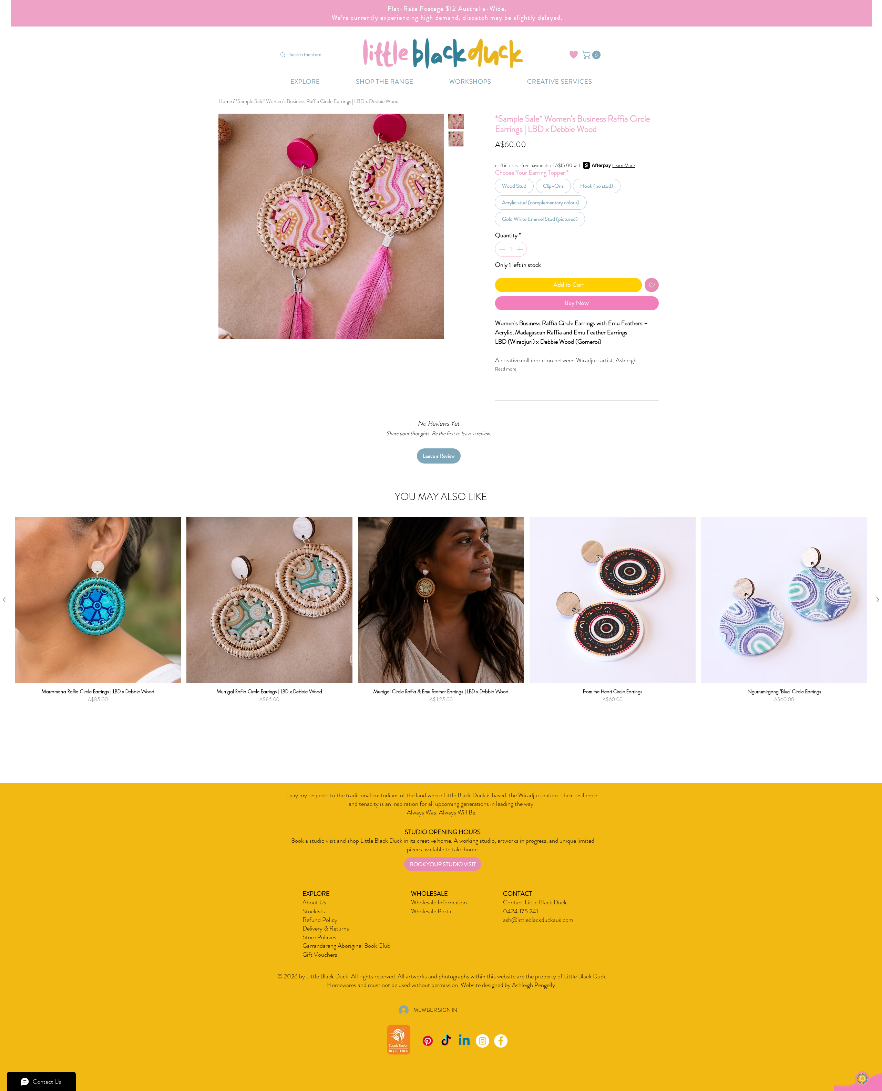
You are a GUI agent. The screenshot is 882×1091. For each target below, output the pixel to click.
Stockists (313, 911)
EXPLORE (316, 893)
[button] (592, 55)
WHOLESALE (429, 893)
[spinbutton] (511, 249)
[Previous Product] (4, 599)
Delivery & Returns (325, 928)
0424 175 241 (520, 911)
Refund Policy (319, 919)
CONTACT (517, 893)
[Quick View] (98, 600)
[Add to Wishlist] (652, 285)
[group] (441, 628)
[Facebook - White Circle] (500, 1041)
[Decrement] (501, 249)
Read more (505, 368)
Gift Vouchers (319, 954)
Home (225, 101)
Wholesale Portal (432, 911)
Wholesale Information (439, 902)
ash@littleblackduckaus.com (538, 919)
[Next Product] (878, 599)
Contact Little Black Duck (535, 902)
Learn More (623, 165)
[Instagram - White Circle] (482, 1041)
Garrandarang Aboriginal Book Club (346, 945)
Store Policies (319, 937)
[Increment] (520, 249)
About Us (314, 902)
